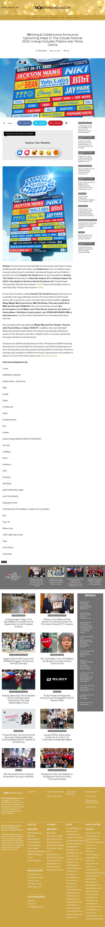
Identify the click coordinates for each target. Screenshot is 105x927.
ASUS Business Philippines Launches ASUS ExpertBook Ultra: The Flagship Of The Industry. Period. (86, 627)
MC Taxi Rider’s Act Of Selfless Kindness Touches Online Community (86, 171)
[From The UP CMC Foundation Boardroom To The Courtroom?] (98, 688)
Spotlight (82, 193)
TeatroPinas (83, 206)
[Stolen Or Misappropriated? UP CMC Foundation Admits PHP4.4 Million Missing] (98, 662)
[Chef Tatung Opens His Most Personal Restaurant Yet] (98, 615)
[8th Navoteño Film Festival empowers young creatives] (99, 235)
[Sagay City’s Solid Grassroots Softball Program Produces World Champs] (99, 155)
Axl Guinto (43, 51)
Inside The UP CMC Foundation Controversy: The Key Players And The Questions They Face (87, 677)
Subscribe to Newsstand (71, 793)
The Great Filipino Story (85, 137)
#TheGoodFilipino (85, 123)
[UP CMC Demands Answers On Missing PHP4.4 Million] (98, 653)
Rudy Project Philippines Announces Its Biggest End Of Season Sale (86, 199)
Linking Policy (91, 807)
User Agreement (92, 792)
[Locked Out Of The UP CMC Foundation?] (98, 697)
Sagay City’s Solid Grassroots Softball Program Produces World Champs (85, 158)
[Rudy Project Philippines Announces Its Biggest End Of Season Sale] (99, 196)
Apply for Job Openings (55, 792)
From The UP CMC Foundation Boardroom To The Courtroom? (87, 688)
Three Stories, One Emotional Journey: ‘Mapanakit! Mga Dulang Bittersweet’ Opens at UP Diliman (86, 212)
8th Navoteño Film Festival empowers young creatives (85, 236)
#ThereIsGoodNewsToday (87, 220)
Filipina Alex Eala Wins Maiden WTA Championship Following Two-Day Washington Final (86, 185)
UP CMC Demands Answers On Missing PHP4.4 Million (87, 653)
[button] (100, 7)
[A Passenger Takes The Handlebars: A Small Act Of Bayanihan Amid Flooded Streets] (99, 125)
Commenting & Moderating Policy (92, 802)
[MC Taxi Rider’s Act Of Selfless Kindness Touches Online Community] (99, 168)
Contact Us (32, 792)
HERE (38, 284)
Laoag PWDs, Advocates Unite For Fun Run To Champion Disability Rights (87, 225)
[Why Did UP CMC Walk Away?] (98, 705)
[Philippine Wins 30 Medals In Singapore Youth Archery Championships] (99, 246)
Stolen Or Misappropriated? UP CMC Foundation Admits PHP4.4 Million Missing (86, 664)
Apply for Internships (54, 796)
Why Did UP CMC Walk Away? (86, 703)
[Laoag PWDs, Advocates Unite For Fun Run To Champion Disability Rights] (101, 223)
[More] (66, 123)
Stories (4, 562)
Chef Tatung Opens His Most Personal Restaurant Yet (85, 615)
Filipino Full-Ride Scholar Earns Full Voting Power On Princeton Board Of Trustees (85, 144)
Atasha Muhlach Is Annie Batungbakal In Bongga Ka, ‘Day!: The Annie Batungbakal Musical (86, 642)
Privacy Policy (91, 796)
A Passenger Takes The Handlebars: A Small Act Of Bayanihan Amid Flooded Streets (85, 129)
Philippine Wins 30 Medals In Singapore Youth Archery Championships (85, 249)
